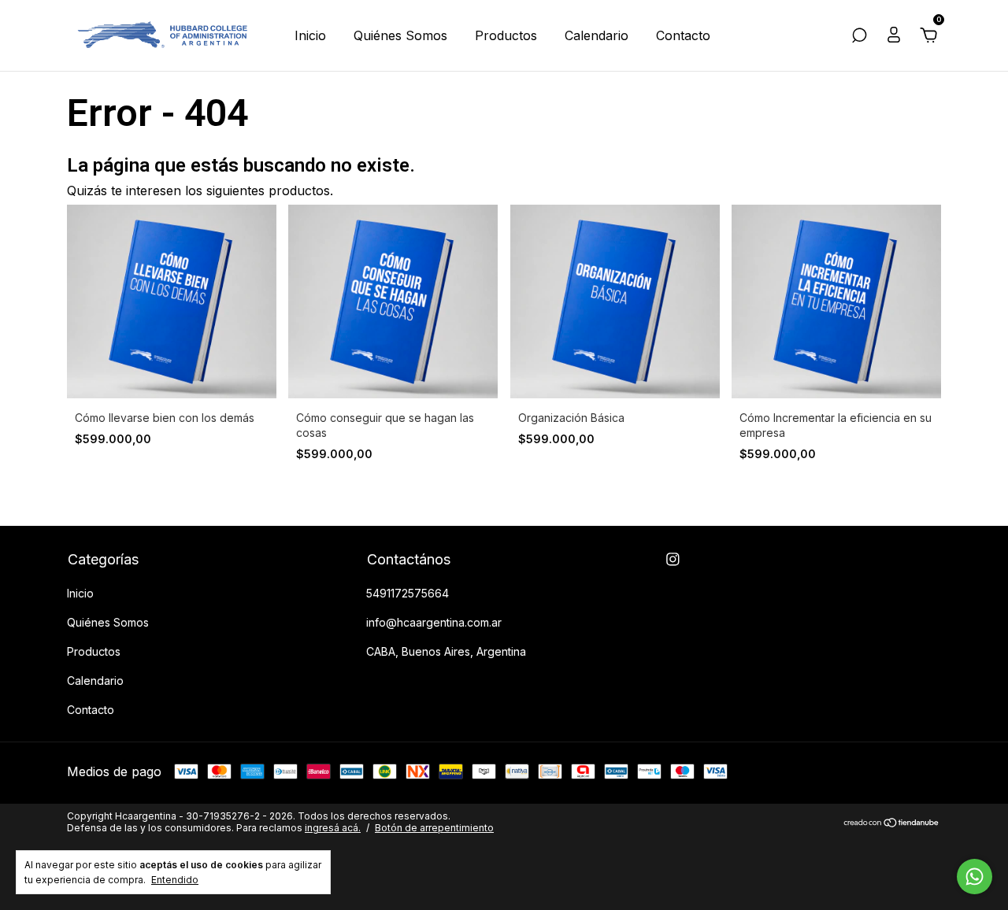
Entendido (174, 880)
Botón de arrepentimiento (434, 828)
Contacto (683, 35)
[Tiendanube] (892, 823)
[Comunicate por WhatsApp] (974, 876)
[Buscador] (859, 37)
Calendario (596, 35)
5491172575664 (407, 593)
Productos (506, 35)
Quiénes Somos (400, 35)
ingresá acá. (333, 828)
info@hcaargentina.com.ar (434, 622)
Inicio (310, 35)
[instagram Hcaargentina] (672, 559)
